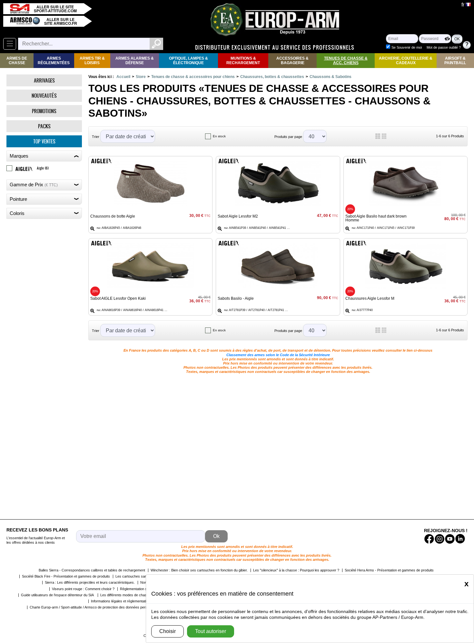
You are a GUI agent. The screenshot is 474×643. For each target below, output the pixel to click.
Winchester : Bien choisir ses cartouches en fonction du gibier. (199, 570)
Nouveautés (44, 95)
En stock (219, 136)
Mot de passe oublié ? (444, 47)
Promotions (44, 111)
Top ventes (44, 141)
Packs (44, 126)
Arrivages (44, 80)
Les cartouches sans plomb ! (138, 576)
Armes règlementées (54, 60)
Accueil (123, 76)
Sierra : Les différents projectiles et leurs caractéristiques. (90, 582)
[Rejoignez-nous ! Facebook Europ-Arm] (429, 539)
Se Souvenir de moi (406, 47)
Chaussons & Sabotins (330, 76)
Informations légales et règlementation (120, 601)
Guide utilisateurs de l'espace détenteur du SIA (58, 595)
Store (141, 76)
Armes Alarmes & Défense (134, 60)
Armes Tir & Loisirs (92, 60)
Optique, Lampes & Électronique (188, 60)
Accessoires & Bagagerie (292, 60)
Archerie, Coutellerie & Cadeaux (405, 60)
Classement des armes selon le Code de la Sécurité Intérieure (278, 355)
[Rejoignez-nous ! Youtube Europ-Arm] (450, 539)
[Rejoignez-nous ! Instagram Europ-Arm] (439, 539)
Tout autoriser (210, 631)
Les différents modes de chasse (125, 595)
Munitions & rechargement (243, 60)
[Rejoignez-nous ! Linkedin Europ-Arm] (460, 539)
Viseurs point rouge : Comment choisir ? (83, 588)
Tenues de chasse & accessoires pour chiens (193, 76)
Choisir (167, 631)
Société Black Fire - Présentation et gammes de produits (66, 576)
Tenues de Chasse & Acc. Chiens (346, 60)
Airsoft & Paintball (455, 60)
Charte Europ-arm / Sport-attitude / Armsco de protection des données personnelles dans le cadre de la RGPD (116, 607)
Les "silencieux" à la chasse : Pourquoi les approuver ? (296, 570)
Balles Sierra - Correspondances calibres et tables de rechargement (92, 570)
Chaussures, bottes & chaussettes (272, 76)
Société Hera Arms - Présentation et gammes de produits (389, 570)
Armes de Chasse (16, 60)
